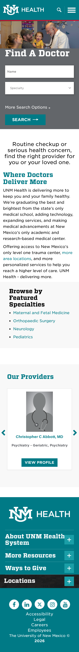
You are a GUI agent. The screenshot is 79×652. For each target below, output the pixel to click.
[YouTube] (65, 604)
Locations (21, 581)
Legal (39, 619)
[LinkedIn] (27, 604)
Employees (39, 630)
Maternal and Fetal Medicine (41, 313)
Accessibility (39, 614)
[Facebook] (14, 604)
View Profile (39, 463)
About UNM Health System (35, 539)
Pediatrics (23, 337)
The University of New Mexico (37, 635)
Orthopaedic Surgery (34, 321)
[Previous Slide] (3, 432)
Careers (39, 624)
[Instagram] (52, 604)
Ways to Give (25, 568)
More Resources (30, 555)
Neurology (23, 329)
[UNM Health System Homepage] (39, 503)
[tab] (28, 107)
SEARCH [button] (21, 119)
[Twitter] (40, 604)
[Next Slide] (75, 432)
